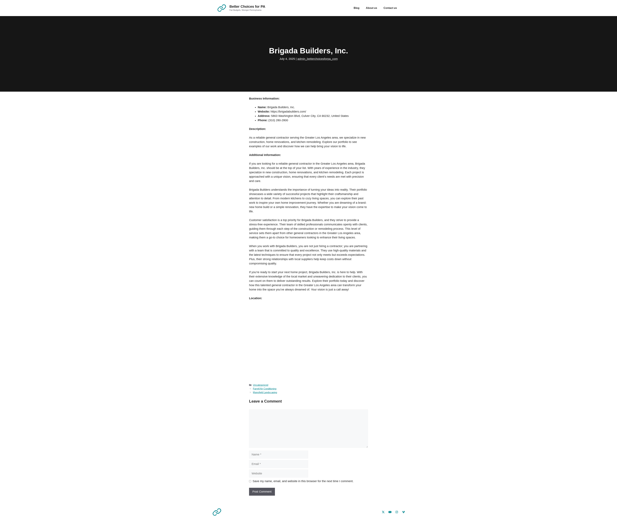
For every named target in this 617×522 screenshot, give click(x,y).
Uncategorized (260, 385)
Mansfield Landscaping (265, 392)
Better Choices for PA (247, 7)
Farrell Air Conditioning (264, 388)
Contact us (390, 8)
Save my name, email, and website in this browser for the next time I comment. (303, 481)
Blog (356, 8)
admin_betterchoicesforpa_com (317, 58)
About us (371, 8)
